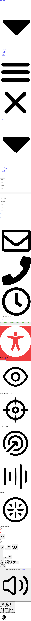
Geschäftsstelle (5, 168)
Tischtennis (2, 188)
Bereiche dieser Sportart (3, 193)
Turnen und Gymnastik (3, 198)
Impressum (3, 54)
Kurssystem (2, 191)
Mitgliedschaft (3, 53)
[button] (15, 87)
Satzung (4, 52)
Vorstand (4, 167)
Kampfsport (2, 182)
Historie (4, 170)
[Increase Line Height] (0, 539)
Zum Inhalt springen (2, 0)
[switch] (0, 394)
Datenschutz (3, 55)
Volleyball (2, 207)
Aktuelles (4, 49)
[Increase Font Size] (0, 529)
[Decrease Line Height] (0, 542)
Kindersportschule (3, 201)
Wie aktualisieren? (23, 569)
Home (1, 210)
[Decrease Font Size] (0, 532)
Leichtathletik (2, 185)
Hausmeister (4, 51)
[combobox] (15, 323)
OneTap (5, 358)
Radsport (2, 204)
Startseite (2, 179)
